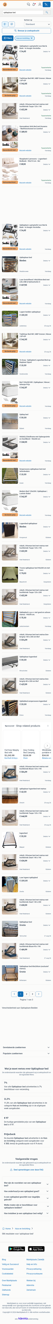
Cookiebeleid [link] (7, 1274)
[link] (5, 4)
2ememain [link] (31, 1290)
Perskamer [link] (6, 1285)
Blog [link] (4, 1259)
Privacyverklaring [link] (33, 1269)
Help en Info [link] (31, 1264)
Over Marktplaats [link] (9, 1280)
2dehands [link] (6, 1290)
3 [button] (32, 994)
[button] (34, 4)
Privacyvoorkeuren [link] (34, 1274)
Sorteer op (28, 20)
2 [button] (26, 994)
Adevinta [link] (30, 1285)
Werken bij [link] (30, 1280)
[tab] (5, 24)
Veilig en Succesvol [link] (10, 1264)
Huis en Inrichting (23, 38)
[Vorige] (14, 994)
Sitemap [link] (5, 1294)
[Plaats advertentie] (47, 4)
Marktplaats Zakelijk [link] (35, 1259)
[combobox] (22, 12)
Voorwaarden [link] (8, 1269)
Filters (9, 38)
